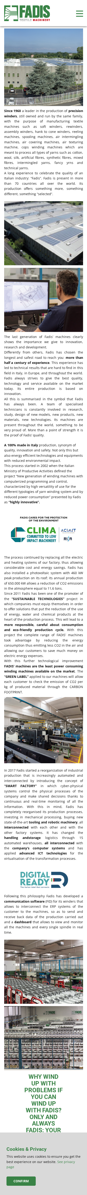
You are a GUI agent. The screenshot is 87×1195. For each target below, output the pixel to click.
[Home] (27, 13)
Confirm (21, 1181)
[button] (11, 730)
